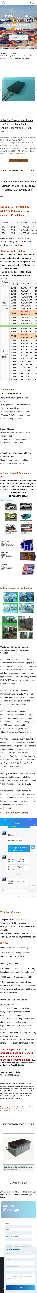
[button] (23, 3)
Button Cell (24, 1083)
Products (14, 53)
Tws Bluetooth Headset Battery (15, 1091)
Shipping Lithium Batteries (16, 1096)
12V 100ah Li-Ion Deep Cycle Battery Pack (16, 1111)
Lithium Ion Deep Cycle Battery (10, 1083)
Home (5, 53)
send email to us (19, 160)
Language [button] (32, 3)
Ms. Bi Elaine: (9, 1192)
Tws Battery (14, 1088)
